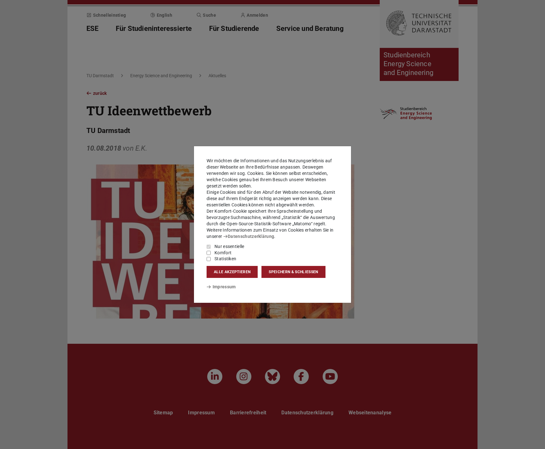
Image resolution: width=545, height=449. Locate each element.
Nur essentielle (229, 246)
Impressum (224, 286)
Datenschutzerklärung (251, 236)
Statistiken (225, 258)
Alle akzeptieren (232, 272)
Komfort (222, 252)
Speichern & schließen (293, 272)
